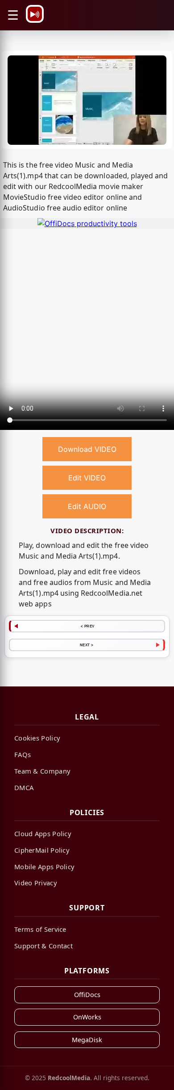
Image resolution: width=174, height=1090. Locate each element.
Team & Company (42, 770)
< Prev (88, 626)
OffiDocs (87, 994)
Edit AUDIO (87, 506)
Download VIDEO (87, 449)
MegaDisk (87, 1039)
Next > (87, 645)
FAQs (22, 754)
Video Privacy (35, 882)
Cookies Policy (37, 737)
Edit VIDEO (87, 477)
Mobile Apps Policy (44, 866)
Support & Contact (43, 945)
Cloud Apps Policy (42, 833)
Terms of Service (40, 929)
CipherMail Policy (42, 850)
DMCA (23, 787)
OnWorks (87, 1017)
